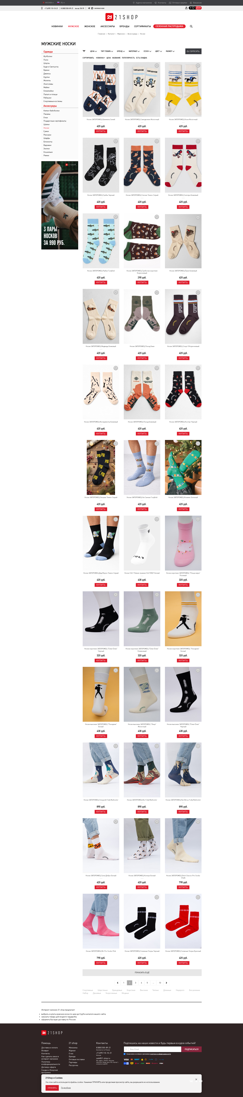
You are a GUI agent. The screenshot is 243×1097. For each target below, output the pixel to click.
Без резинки (194, 990)
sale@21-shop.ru (103, 1058)
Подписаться (191, 1049)
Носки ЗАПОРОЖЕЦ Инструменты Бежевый (101, 422)
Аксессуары (108, 26)
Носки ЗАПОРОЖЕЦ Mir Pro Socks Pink (101, 951)
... (153, 983)
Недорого (180, 990)
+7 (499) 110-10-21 (51, 8)
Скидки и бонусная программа (49, 1071)
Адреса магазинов (144, 3)
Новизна (100, 58)
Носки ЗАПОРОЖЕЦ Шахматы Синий (101, 119)
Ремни (46, 155)
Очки (45, 117)
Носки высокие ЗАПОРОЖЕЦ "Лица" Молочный (142, 725)
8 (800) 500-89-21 (67, 8)
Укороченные (111, 993)
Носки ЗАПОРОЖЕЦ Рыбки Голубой (101, 271)
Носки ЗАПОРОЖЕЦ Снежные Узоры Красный (183, 951)
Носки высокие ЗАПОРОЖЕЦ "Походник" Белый (101, 725)
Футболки (47, 56)
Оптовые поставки (77, 1059)
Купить (100, 131)
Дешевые (97, 993)
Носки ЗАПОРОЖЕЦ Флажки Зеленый (183, 497)
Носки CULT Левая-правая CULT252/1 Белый (142, 573)
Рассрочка (73, 1065)
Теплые (155, 990)
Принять (52, 1088)
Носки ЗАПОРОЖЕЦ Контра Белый (142, 876)
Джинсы (47, 73)
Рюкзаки (47, 135)
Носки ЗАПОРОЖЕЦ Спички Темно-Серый (142, 195)
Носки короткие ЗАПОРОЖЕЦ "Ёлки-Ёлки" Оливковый (142, 650)
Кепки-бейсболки (51, 111)
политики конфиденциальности (160, 1054)
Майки (46, 87)
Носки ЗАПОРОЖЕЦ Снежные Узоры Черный (142, 951)
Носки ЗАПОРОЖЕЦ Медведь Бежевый (101, 346)
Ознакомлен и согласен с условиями (148, 1054)
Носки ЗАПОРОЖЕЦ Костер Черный (183, 422)
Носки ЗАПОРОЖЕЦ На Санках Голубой (142, 497)
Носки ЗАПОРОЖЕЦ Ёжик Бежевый (183, 271)
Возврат (45, 1050)
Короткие (131, 990)
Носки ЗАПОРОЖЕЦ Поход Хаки (142, 346)
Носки (46, 128)
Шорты (46, 63)
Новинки (57, 26)
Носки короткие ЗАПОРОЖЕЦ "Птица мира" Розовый (183, 574)
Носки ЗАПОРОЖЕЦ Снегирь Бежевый (183, 195)
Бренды (124, 26)
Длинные (167, 990)
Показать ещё (142, 972)
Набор (85, 993)
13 (160, 983)
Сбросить (194, 51)
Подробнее (66, 1088)
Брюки (46, 70)
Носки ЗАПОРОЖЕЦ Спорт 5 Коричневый (183, 346)
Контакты (162, 3)
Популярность (128, 58)
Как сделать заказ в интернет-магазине (50, 1057)
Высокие (144, 990)
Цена (108, 58)
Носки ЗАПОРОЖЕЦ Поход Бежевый (142, 422)
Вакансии (197, 3)
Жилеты (47, 80)
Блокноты (47, 142)
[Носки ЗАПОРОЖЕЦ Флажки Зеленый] (183, 467)
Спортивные (88, 990)
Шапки (46, 124)
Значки (46, 148)
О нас (71, 1053)
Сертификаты (142, 26)
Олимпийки (48, 91)
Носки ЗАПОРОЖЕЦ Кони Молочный (183, 119)
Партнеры (73, 1062)
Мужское (73, 26)
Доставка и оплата (49, 1047)
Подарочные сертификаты (54, 121)
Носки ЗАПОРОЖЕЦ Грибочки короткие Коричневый (142, 272)
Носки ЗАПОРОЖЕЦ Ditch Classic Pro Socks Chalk (183, 877)
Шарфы (46, 138)
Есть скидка (141, 58)
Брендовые (117, 990)
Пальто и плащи (50, 94)
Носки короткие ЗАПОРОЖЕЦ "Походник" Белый (183, 650)
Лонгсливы (48, 84)
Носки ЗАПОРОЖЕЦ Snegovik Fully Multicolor (101, 800)
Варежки (47, 145)
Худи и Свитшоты (50, 67)
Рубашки (47, 98)
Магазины (73, 1047)
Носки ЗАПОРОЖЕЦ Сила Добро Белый (101, 876)
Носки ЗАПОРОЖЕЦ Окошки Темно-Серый (101, 497)
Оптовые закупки (179, 3)
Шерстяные (103, 990)
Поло (45, 60)
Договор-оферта (48, 1067)
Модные (125, 993)
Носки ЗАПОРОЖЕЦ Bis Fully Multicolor (142, 800)
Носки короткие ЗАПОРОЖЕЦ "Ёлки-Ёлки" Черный (100, 650)
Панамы (46, 114)
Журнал (72, 1050)
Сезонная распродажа (169, 26)
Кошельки (48, 152)
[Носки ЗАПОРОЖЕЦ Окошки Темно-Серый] (101, 467)
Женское (89, 26)
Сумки (46, 131)
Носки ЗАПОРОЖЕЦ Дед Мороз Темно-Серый (101, 573)
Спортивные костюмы (52, 101)
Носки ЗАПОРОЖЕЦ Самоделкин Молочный (142, 119)
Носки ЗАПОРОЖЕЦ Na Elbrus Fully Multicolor (183, 800)
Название (116, 58)
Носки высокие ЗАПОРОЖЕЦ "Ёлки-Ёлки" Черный (183, 725)
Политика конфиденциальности (50, 1063)
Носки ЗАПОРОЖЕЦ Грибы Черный (100, 195)
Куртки (46, 77)
